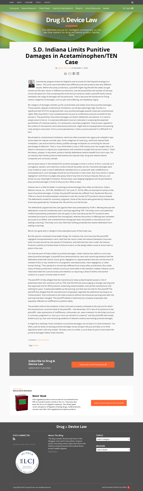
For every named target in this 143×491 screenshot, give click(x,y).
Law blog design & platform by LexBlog (114, 487)
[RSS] (14, 438)
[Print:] (65, 73)
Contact (47, 2)
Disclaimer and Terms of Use (24, 444)
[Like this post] (74, 73)
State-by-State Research (63, 8)
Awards (106, 8)
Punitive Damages (42, 340)
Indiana (36, 345)
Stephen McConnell (64, 68)
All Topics (127, 8)
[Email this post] (69, 73)
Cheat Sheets (44, 8)
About (19, 2)
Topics (38, 2)
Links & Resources (92, 8)
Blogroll (79, 8)
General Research (28, 8)
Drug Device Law (71, 20)
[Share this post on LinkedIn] (78, 73)
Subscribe (29, 2)
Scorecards (14, 8)
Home (11, 2)
